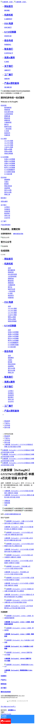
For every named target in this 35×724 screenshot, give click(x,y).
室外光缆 (7, 427)
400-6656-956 (18, 234)
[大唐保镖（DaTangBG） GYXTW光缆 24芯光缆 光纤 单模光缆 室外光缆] (19, 534)
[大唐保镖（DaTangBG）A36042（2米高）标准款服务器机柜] (19, 618)
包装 (5, 505)
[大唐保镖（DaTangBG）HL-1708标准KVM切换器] (19, 642)
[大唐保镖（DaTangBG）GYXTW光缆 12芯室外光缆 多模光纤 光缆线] (19, 580)
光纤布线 (7, 425)
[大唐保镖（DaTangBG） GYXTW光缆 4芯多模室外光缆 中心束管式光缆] (19, 546)
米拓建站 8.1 (12, 710)
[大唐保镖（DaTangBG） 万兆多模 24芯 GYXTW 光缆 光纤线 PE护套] (19, 568)
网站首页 (8, 259)
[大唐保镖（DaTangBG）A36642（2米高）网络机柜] (19, 630)
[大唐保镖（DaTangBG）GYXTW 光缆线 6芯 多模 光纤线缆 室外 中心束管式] (19, 591)
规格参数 (7, 503)
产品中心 (7, 423)
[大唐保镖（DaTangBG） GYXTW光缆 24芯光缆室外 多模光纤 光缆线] (19, 557)
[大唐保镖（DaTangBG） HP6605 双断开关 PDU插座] (19, 654)
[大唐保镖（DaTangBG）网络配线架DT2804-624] (19, 666)
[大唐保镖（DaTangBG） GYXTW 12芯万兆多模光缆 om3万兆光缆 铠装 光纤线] (19, 602)
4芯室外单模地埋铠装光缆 (12, 514)
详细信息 (7, 500)
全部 (9, 268)
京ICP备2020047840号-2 (8, 706)
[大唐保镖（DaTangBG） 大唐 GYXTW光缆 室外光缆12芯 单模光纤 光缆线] (19, 523)
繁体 (2, 712)
